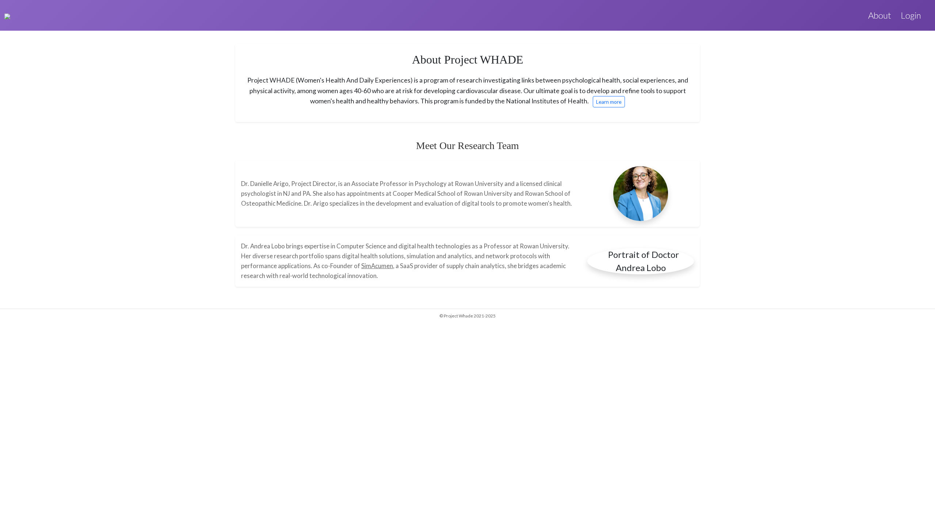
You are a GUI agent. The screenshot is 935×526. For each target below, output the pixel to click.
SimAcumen (377, 266)
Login (911, 15)
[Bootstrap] (7, 15)
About (879, 15)
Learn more (609, 102)
